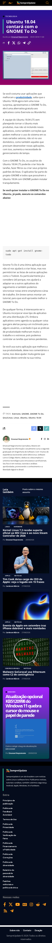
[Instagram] (45, 439)
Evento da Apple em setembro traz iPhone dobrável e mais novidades (24, 627)
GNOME (25, 413)
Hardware (18, 526)
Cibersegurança (12, 668)
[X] (10, 904)
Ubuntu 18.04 (34, 417)
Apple (7, 575)
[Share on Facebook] (8, 43)
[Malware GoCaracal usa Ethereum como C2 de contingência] (26, 652)
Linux (16, 417)
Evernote (16, 413)
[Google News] (25, 904)
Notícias (18, 575)
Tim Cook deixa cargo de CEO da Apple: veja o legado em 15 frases (23, 580)
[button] (5, 3)
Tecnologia (11, 16)
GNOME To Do (37, 413)
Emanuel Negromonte (19, 37)
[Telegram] (44, 904)
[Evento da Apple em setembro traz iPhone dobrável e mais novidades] (26, 606)
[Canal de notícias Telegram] (11, 911)
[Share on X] (13, 43)
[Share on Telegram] (24, 43)
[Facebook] (41, 439)
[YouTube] (18, 904)
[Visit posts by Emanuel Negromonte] (6, 439)
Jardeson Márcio (12, 586)
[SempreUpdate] (26, 3)
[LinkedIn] (48, 439)
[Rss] (5, 911)
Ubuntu (23, 417)
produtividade (24, 97)
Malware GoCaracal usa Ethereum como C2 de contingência (24, 673)
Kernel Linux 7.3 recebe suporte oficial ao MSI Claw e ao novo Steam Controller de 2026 (25, 532)
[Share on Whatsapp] (19, 43)
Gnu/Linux (8, 417)
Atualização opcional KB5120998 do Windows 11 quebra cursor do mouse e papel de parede (24, 705)
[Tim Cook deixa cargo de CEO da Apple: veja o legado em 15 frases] (26, 559)
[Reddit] (37, 904)
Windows (12, 692)
